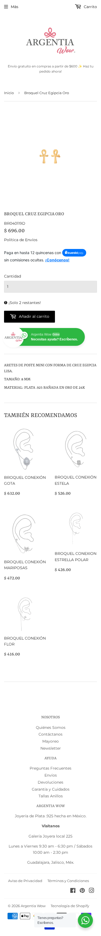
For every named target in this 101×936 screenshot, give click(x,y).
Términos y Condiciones (68, 881)
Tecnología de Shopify (70, 906)
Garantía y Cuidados (50, 789)
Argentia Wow (33, 906)
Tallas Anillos (51, 796)
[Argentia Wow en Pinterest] (82, 891)
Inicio (9, 93)
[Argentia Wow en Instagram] (91, 891)
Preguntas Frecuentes (50, 768)
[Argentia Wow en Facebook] (73, 891)
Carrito (90, 6)
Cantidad (12, 276)
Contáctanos (50, 734)
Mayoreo (50, 741)
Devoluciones (50, 782)
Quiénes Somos (50, 727)
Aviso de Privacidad (25, 881)
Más (14, 6)
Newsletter (50, 748)
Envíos (50, 775)
